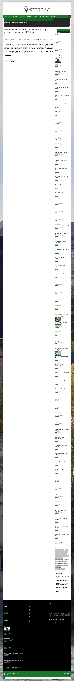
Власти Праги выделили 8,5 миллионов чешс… (60, 282)
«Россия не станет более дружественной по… (60, 193)
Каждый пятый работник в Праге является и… (61, 494)
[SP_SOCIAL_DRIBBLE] (68, 25)
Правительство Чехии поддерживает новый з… (62, 535)
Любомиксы (57, 555)
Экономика (15, 16)
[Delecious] (29, 623)
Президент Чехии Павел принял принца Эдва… (61, 242)
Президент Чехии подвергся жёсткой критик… (62, 405)
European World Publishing (60, 569)
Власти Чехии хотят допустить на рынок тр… (61, 258)
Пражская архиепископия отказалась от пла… (62, 64)
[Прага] (59, 612)
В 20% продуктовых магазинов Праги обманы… (62, 470)
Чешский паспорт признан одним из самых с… (62, 104)
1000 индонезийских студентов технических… (61, 128)
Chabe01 (23, 52)
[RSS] (29, 606)
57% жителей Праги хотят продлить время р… (62, 88)
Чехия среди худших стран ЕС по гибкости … (61, 177)
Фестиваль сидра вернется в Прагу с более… (62, 234)
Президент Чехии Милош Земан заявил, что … (61, 446)
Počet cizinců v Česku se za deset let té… (62, 39)
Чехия (5, 16)
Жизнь (47, 16)
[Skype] (29, 620)
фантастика (64, 561)
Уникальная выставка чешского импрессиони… (61, 454)
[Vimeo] (29, 621)
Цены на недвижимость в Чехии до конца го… (61, 422)
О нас (65, 673)
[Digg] (29, 619)
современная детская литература (61, 563)
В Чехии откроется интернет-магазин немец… (62, 306)
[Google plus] (68, 22)
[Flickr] (29, 616)
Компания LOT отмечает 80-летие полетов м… (61, 47)
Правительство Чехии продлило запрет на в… (61, 274)
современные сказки (65, 555)
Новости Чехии (58, 550)
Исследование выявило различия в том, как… (61, 80)
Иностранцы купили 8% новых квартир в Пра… (62, 478)
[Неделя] (37, 9)
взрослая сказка (58, 565)
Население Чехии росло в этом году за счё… (62, 462)
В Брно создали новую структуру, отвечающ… (61, 503)
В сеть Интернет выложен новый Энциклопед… (61, 486)
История (42, 16)
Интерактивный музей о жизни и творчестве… (61, 145)
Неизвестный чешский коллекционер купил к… (62, 413)
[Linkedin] (29, 613)
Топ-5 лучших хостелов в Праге (61, 322)
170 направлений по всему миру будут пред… (61, 136)
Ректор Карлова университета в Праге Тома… (62, 430)
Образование (29, 16)
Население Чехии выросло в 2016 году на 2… (61, 341)
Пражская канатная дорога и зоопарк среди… (62, 225)
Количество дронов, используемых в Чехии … (62, 357)
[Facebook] (68, 19)
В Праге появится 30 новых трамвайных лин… (60, 438)
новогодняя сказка (58, 557)
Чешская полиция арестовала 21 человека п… (61, 519)
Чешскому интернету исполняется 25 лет (62, 373)
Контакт (68, 673)
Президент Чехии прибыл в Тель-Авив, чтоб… (62, 250)
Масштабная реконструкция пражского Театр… (62, 161)
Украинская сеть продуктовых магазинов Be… (60, 72)
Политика (22, 16)
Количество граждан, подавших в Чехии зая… (61, 527)
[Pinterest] (68, 23)
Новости (53, 16)
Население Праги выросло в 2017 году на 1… (61, 349)
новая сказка (64, 565)
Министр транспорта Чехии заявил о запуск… (62, 201)
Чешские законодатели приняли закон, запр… (61, 153)
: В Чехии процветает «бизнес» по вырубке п (16, 22)
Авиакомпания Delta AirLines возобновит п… (60, 266)
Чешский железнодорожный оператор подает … (62, 209)
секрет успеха (57, 561)
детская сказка (58, 567)
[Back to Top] (4, 678)
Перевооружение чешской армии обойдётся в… (61, 543)
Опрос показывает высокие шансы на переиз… (62, 96)
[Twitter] (29, 609)
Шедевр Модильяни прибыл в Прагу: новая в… (62, 217)
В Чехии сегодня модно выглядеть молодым (61, 389)
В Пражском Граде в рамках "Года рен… (61, 315)
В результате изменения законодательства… (59, 365)
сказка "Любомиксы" (59, 559)
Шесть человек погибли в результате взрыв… (62, 290)
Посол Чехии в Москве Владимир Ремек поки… (61, 511)
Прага (10, 16)
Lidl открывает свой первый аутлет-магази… (62, 185)
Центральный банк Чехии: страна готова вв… (61, 332)
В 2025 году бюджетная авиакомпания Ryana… (62, 112)
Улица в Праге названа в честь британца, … (61, 169)
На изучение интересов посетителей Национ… (62, 381)
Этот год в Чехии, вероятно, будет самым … (61, 120)
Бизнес (36, 16)
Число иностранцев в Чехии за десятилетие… (61, 55)
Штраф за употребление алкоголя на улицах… (62, 298)
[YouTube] (29, 612)
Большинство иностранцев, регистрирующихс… (60, 397)
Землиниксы (66, 559)
